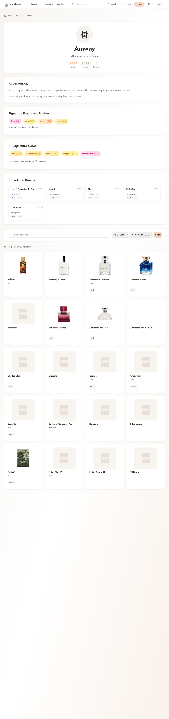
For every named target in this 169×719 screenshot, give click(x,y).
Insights (60, 4)
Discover (47, 4)
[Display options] (149, 4)
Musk (16, 153)
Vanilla (51, 153)
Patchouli (33, 153)
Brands (18, 15)
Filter (159, 234)
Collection (33, 4)
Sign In (159, 4)
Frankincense (90, 153)
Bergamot (69, 153)
